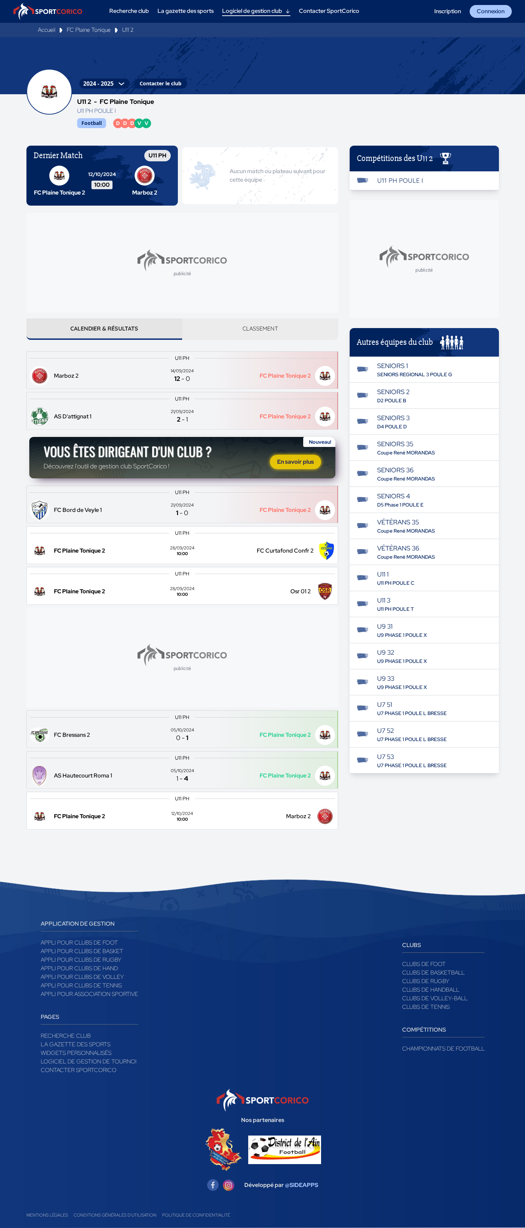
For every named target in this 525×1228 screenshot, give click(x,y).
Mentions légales (47, 1215)
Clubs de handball (430, 989)
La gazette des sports (75, 1044)
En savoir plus (295, 461)
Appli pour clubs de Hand (79, 968)
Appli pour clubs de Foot (79, 942)
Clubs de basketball (433, 972)
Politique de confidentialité (196, 1215)
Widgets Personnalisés (76, 1053)
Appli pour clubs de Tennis (81, 985)
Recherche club (66, 1036)
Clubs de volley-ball (435, 998)
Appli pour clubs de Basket (82, 951)
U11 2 (128, 30)
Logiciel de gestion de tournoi (88, 1061)
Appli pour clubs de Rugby (81, 959)
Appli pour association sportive (89, 994)
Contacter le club (160, 83)
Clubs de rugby (425, 981)
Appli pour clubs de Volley (82, 977)
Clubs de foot (424, 964)
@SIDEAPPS (301, 1185)
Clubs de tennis (426, 1007)
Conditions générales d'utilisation (115, 1215)
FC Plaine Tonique (89, 30)
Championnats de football (443, 1048)
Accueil (46, 30)
